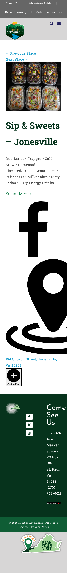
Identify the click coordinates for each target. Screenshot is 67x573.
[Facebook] (29, 417)
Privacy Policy (40, 526)
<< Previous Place (21, 53)
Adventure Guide (39, 3)
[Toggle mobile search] (52, 23)
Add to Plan (13, 384)
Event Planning (15, 12)
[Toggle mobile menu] (59, 23)
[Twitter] (29, 425)
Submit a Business (49, 12)
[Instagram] (29, 433)
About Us (12, 3)
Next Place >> (17, 59)
